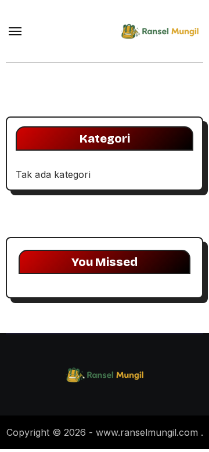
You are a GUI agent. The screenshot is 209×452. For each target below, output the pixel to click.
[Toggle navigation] (15, 31)
